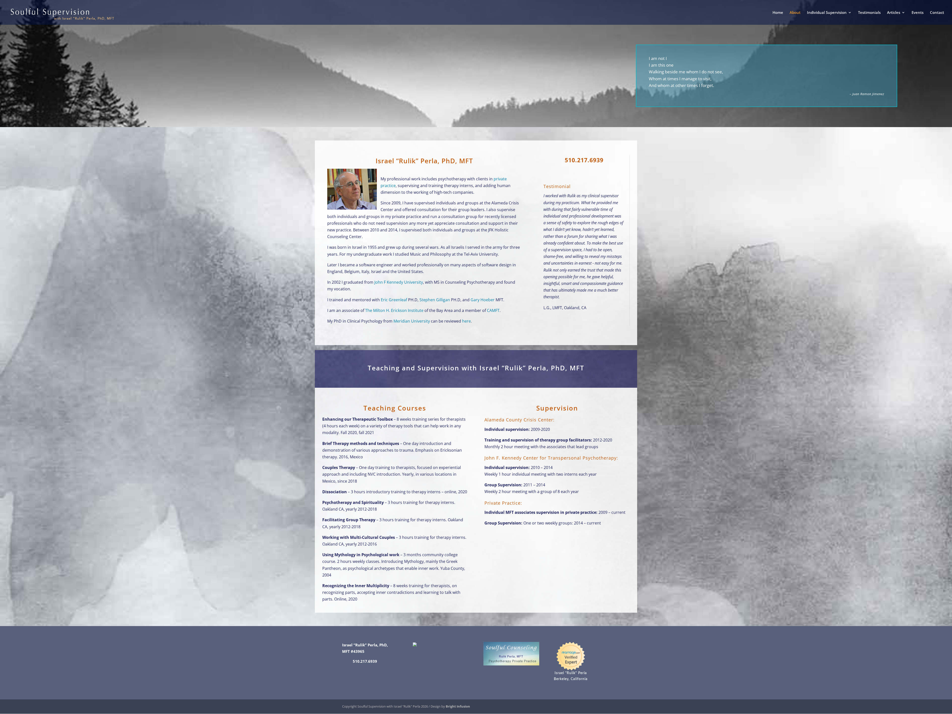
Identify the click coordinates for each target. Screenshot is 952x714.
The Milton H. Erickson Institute (394, 310)
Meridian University (411, 321)
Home (778, 13)
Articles (893, 13)
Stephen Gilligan (434, 299)
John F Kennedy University (398, 282)
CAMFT (493, 310)
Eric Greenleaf (394, 299)
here (466, 321)
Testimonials (869, 13)
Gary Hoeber (483, 299)
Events (917, 13)
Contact (937, 13)
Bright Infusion (458, 706)
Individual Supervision (827, 13)
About (795, 13)
